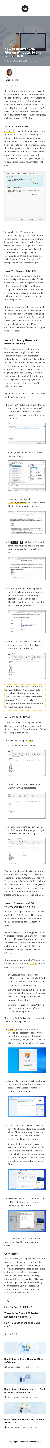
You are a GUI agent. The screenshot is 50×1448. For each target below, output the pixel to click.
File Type (8, 44)
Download (13, 1029)
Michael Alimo (13, 1397)
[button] (25, 1307)
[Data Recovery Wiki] (25, 8)
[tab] (25, 1307)
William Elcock (13, 1427)
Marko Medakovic (14, 1367)
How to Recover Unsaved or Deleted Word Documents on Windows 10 (24, 1391)
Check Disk (9, 131)
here (30, 740)
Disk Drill (33, 963)
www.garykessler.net (17, 502)
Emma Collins (12, 80)
